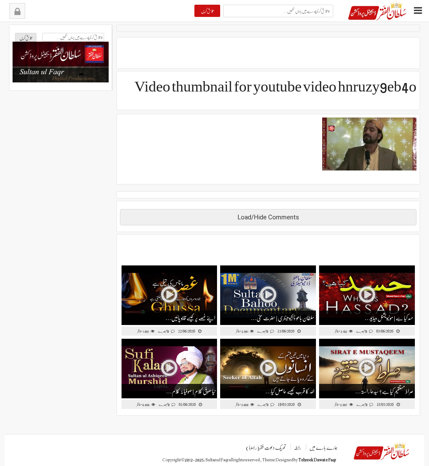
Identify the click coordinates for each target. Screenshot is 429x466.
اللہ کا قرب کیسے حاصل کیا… (289, 391)
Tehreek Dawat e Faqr (317, 459)
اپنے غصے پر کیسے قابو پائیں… (190, 317)
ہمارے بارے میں (323, 447)
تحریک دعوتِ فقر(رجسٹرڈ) (266, 447)
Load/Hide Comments (268, 217)
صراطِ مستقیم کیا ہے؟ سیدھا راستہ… (384, 391)
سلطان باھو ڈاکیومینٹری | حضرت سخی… (282, 317)
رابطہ (297, 447)
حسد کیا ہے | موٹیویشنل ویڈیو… (389, 317)
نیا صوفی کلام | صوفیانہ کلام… (190, 391)
